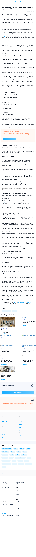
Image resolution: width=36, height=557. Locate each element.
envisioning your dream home (6, 460)
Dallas (24, 354)
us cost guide (28, 448)
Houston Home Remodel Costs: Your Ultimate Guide (7, 351)
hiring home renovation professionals (20, 457)
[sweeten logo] (5, 513)
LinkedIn (18, 508)
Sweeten (4, 11)
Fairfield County (4, 431)
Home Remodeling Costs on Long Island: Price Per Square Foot (7, 361)
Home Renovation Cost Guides (20, 482)
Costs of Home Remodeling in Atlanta (6, 340)
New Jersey (24, 451)
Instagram (18, 501)
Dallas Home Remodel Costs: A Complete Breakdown (28, 361)
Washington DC (22, 448)
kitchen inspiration (4, 457)
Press (16, 493)
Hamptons (29, 457)
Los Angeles (21, 421)
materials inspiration (4, 454)
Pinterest (18, 505)
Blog (24, 319)
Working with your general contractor (6, 448)
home (7, 333)
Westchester (15, 448)
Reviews (17, 490)
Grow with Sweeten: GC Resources (7, 505)
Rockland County (4, 421)
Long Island (5, 364)
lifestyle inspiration (24, 454)
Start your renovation (10, 139)
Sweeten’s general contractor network (7, 504)
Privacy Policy (12, 517)
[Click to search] (32, 1)
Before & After (5, 328)
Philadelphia (3, 434)
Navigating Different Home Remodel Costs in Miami (6, 376)
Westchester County (5, 419)
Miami (4, 379)
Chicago (20, 424)
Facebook (18, 502)
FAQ (16, 491)
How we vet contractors (5, 483)
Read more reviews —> (5, 408)
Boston (24, 325)
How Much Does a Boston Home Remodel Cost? (29, 322)
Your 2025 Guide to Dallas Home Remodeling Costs (29, 351)
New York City (18, 451)
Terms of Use (4, 517)
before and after (3, 333)
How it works (4, 482)
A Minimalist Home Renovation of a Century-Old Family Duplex (7, 331)
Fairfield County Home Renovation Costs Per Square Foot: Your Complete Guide (28, 340)
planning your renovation (5, 451)
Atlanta (20, 430)
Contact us (17, 494)
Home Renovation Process (19, 483)
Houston (4, 354)
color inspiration (20, 460)
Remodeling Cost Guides (5, 487)
